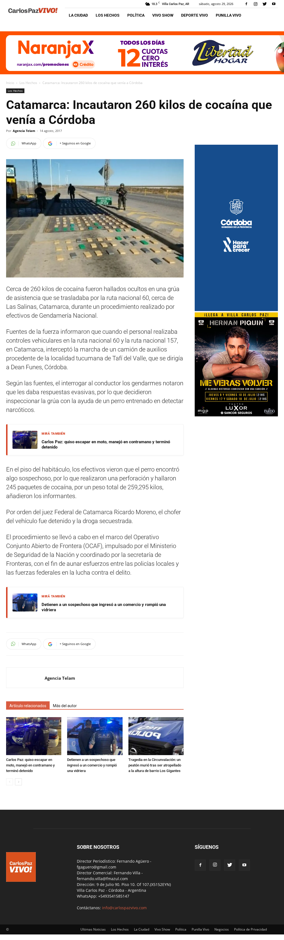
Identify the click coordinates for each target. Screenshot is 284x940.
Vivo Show (162, 15)
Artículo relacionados (27, 706)
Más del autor (65, 706)
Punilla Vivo (228, 15)
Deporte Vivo (194, 15)
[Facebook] (246, 4)
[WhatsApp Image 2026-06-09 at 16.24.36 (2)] (236, 414)
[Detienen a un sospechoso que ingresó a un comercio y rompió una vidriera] (94, 736)
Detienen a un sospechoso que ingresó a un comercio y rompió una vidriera (104, 607)
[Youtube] (274, 4)
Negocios (221, 929)
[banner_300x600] (236, 309)
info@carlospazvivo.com (124, 907)
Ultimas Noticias (93, 929)
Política (135, 15)
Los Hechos (108, 15)
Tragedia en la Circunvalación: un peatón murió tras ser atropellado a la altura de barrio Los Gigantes (154, 765)
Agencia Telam (24, 131)
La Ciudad (78, 15)
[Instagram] (255, 4)
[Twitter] (264, 4)
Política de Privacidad (250, 929)
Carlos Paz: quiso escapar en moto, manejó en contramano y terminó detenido (106, 444)
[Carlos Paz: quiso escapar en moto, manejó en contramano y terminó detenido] (33, 736)
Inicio (10, 82)
